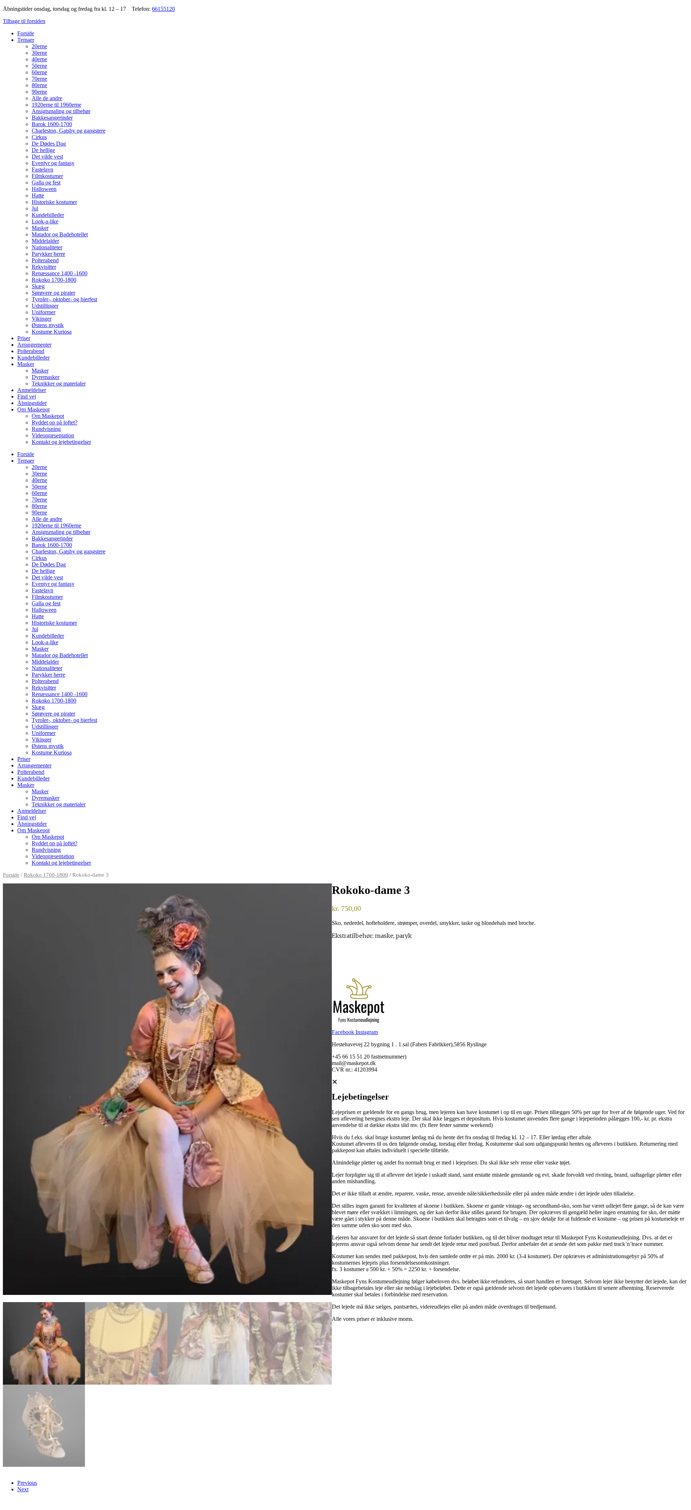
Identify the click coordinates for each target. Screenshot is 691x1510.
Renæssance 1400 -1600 (59, 273)
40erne (39, 59)
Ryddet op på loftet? (54, 422)
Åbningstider (32, 403)
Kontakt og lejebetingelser (61, 442)
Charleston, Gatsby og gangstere (68, 131)
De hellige (43, 150)
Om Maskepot (33, 409)
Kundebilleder (48, 215)
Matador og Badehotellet (60, 234)
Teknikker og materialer (59, 383)
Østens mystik (48, 325)
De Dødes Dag (49, 144)
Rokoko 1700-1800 (54, 280)
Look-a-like (45, 221)
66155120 (163, 9)
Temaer (25, 40)
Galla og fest (46, 182)
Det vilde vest (47, 156)
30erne (39, 53)
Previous (27, 1483)
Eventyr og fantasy (53, 163)
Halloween (44, 189)
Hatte (38, 195)
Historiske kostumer (54, 202)
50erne (39, 66)
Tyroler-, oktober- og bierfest (64, 299)
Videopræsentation (53, 435)
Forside (25, 33)
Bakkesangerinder (52, 118)
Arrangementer (34, 345)
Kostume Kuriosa (52, 332)
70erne (39, 79)
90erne (39, 92)
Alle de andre (47, 98)
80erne (39, 85)
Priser (23, 338)
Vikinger (41, 319)
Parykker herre (48, 254)
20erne (39, 46)
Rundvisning (46, 429)
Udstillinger (45, 306)
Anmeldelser (31, 390)
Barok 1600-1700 (52, 124)
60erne (39, 72)
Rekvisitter (44, 267)
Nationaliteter (47, 247)
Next (22, 1489)
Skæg (38, 286)
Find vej (26, 396)
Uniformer (43, 312)
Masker (40, 228)
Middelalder (45, 241)
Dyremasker (45, 377)
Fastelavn (42, 169)
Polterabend (45, 260)
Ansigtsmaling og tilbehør (61, 111)
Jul (35, 208)
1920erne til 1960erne (56, 105)
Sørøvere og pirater (53, 293)
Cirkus (39, 137)
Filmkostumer (47, 176)
